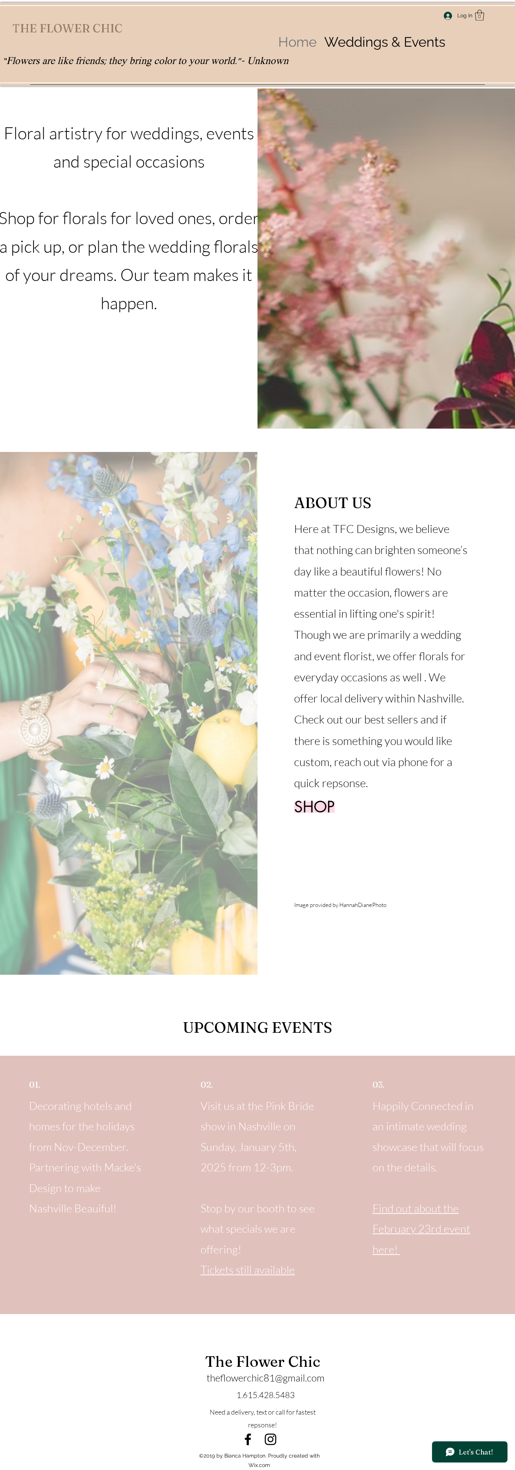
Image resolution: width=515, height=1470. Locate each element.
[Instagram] (270, 1439)
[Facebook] (248, 1439)
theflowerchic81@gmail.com (266, 1378)
